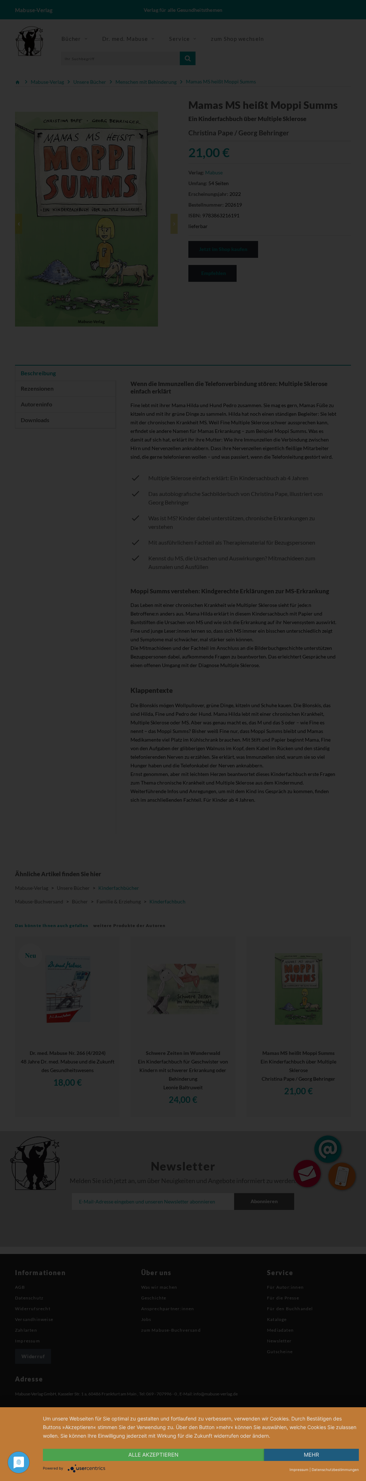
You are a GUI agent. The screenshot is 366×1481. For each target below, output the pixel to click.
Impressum (299, 1469)
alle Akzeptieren (153, 1454)
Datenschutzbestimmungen (335, 1469)
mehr (311, 1454)
